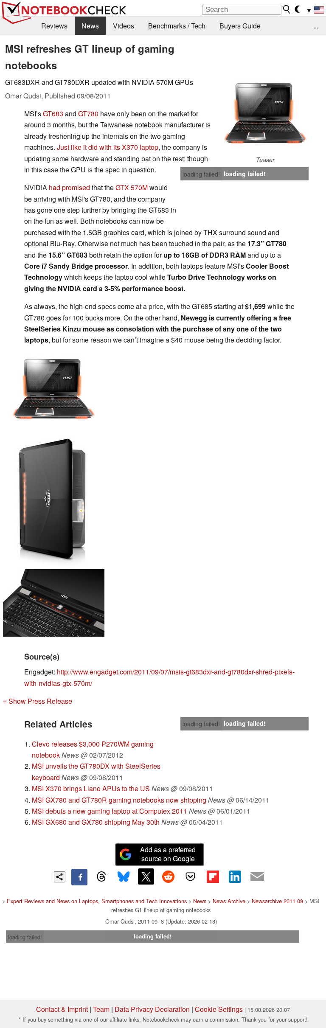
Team (101, 1009)
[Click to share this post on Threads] (101, 877)
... (315, 26)
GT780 (88, 113)
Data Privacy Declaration (152, 1009)
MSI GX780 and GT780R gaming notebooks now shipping (119, 800)
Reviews (54, 26)
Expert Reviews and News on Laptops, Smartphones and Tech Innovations (97, 901)
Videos (123, 26)
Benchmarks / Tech (176, 26)
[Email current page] (257, 877)
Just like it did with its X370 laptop (107, 147)
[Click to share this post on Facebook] (79, 877)
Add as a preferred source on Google (168, 854)
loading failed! (201, 174)
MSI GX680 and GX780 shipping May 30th (96, 822)
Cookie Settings (219, 1009)
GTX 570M (131, 187)
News (90, 26)
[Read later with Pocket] (191, 876)
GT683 (53, 113)
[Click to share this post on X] (146, 876)
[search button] (287, 9)
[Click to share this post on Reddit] (168, 876)
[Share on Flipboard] (213, 876)
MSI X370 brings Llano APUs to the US (91, 788)
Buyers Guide (240, 26)
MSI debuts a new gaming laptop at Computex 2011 (109, 811)
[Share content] (59, 877)
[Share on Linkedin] (235, 876)
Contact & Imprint (62, 1009)
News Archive (229, 901)
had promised (69, 187)
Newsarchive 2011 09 (277, 901)
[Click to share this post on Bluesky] (123, 877)
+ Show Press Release (37, 701)
